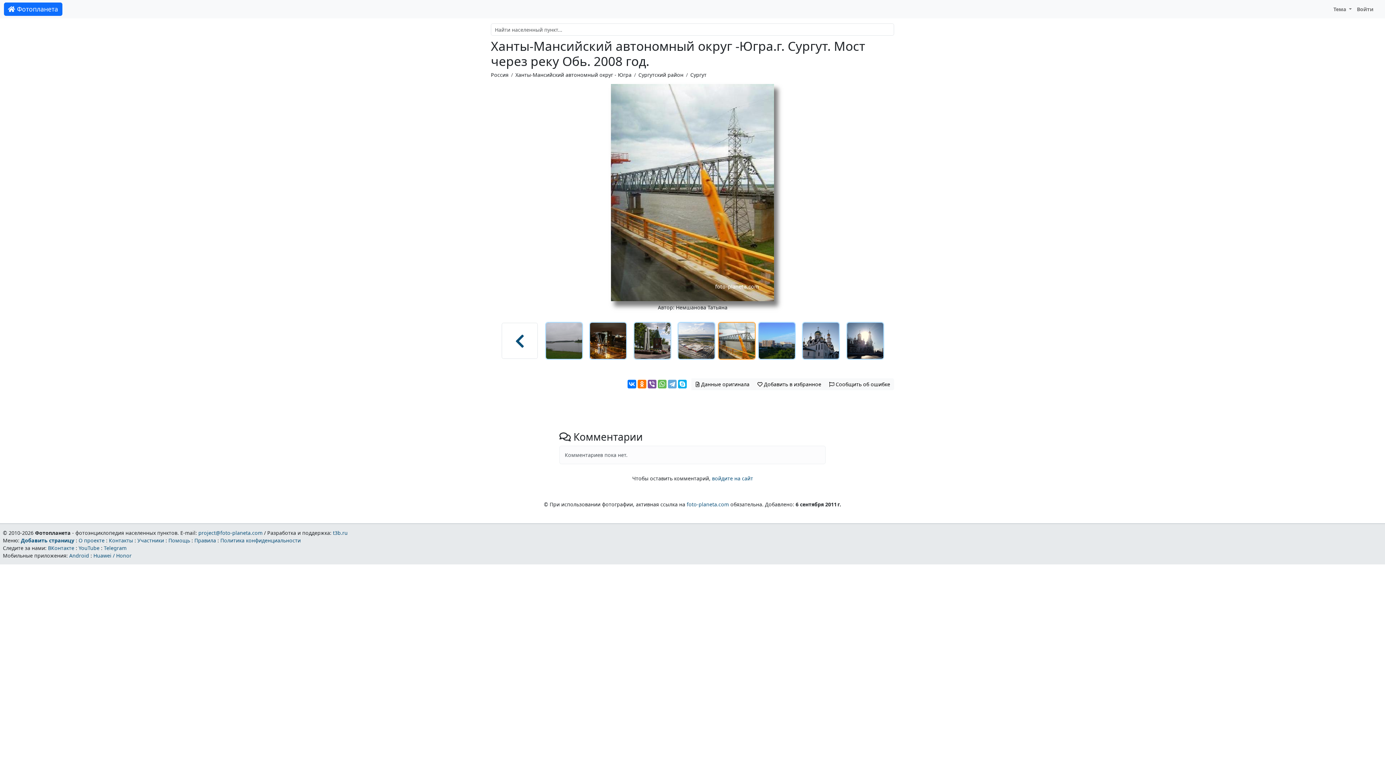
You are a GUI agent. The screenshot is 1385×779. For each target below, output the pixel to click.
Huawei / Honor (112, 555)
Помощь (179, 540)
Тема (1340, 9)
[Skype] (682, 384)
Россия (500, 74)
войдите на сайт (732, 478)
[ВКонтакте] (632, 384)
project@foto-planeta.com (230, 532)
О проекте (92, 540)
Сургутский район (660, 74)
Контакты (121, 540)
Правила (205, 540)
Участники (150, 540)
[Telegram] (672, 384)
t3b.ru (340, 532)
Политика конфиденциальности (260, 540)
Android (79, 555)
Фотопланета (36, 9)
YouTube (89, 548)
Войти (1365, 9)
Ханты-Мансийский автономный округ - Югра (573, 74)
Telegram (115, 548)
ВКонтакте (61, 548)
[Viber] (652, 384)
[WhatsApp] (662, 384)
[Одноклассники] (642, 384)
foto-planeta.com (708, 504)
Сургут (698, 74)
